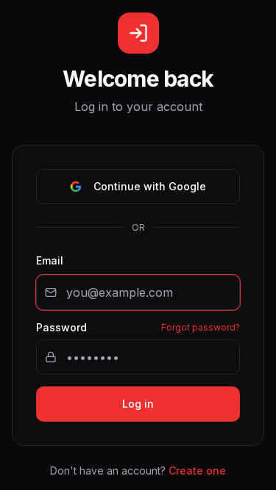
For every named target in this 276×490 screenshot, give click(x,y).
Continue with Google (149, 186)
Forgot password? (200, 327)
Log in (138, 403)
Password (61, 328)
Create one (197, 470)
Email (49, 260)
